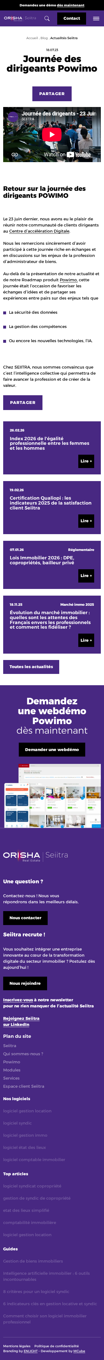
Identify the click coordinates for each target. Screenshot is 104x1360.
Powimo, (69, 279)
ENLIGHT (31, 1351)
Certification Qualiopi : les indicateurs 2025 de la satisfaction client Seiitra (51, 503)
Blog (44, 38)
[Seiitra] (20, 18)
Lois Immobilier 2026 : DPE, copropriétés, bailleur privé (42, 560)
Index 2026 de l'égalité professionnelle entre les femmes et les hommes (49, 443)
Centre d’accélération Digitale (39, 231)
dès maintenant (70, 5)
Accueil (32, 38)
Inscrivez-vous (18, 999)
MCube (79, 1351)
